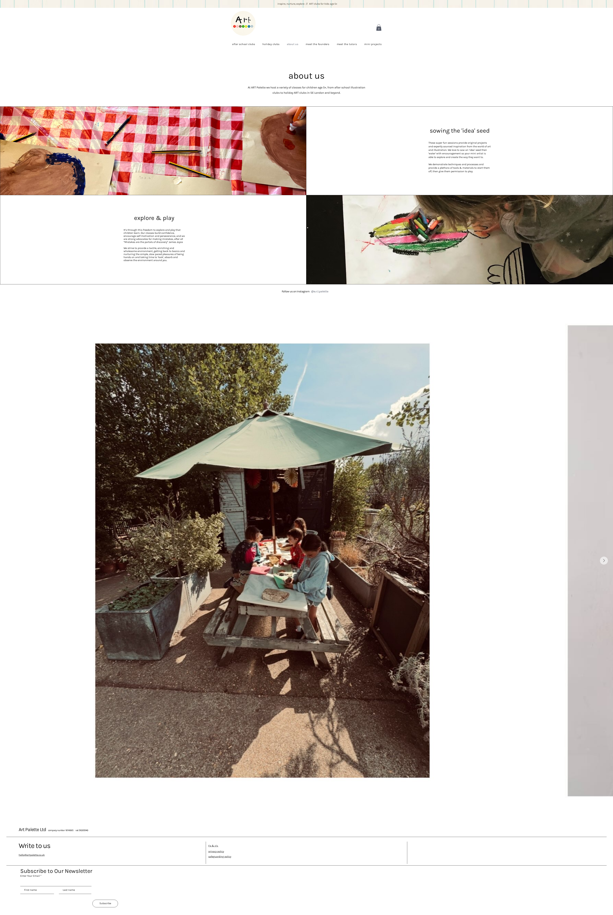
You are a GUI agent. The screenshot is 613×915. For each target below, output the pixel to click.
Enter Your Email (30, 876)
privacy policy (216, 851)
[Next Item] (604, 561)
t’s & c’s (213, 845)
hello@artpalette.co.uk (32, 854)
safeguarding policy (219, 856)
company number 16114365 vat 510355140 (68, 830)
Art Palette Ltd (33, 829)
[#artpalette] (331, 291)
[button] (379, 27)
